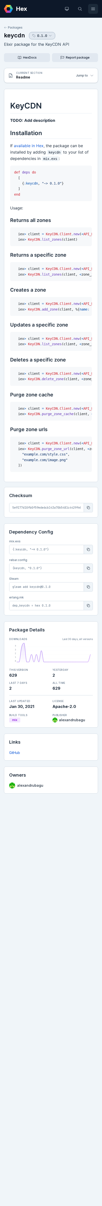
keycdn (14, 35)
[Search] (80, 9)
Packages (15, 27)
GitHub (14, 753)
